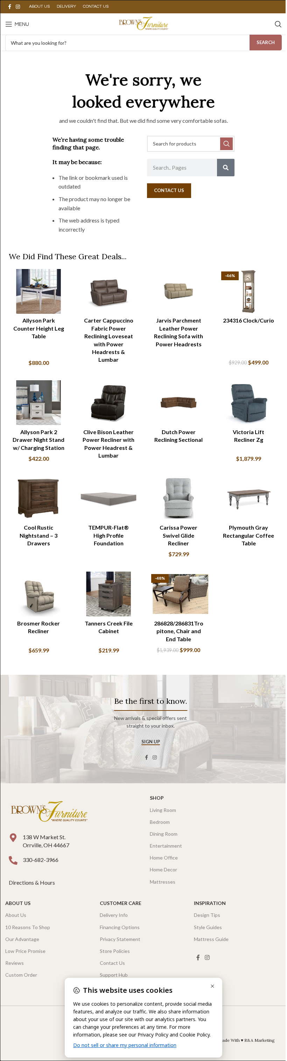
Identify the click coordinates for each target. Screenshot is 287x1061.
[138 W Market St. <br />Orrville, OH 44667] (13, 837)
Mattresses (162, 882)
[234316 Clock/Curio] (248, 291)
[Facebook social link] (9, 7)
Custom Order (21, 975)
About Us (17, 903)
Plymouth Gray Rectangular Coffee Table (248, 535)
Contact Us (112, 963)
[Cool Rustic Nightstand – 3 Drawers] (38, 498)
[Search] (278, 24)
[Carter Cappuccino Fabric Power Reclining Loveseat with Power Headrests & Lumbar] (108, 291)
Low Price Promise (25, 951)
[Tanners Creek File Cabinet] (108, 594)
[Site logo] (143, 23)
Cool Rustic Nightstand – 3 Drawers (38, 535)
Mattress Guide (211, 939)
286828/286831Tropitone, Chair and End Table (178, 631)
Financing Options (120, 927)
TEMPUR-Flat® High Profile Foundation (108, 535)
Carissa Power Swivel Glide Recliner (178, 535)
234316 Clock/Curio (248, 320)
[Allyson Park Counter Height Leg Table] (38, 291)
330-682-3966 (40, 859)
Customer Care (120, 903)
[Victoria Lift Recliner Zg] (248, 402)
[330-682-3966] (13, 860)
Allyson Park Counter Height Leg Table (38, 328)
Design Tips (207, 915)
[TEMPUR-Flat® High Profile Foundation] (108, 498)
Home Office (164, 858)
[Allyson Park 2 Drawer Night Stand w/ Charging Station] (38, 402)
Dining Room (163, 834)
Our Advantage (22, 939)
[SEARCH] (226, 143)
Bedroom (160, 822)
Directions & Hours (32, 882)
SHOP (157, 798)
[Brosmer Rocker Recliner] (38, 594)
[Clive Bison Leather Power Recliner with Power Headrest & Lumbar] (108, 402)
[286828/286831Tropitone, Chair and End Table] (178, 594)
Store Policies (115, 951)
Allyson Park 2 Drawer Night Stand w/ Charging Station (38, 440)
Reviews (14, 963)
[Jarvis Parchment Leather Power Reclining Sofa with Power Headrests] (178, 291)
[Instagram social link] (18, 7)
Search (266, 42)
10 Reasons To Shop (27, 927)
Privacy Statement (120, 939)
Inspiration (210, 903)
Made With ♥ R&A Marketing (246, 1040)
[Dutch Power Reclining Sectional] (178, 402)
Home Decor (163, 869)
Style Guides (208, 927)
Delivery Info (114, 915)
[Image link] (49, 811)
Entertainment (166, 846)
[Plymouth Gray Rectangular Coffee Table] (248, 498)
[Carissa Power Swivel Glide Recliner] (178, 498)
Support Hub (114, 975)
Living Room (163, 810)
